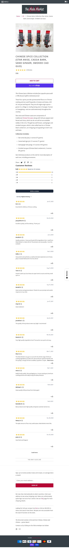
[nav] (4, 2)
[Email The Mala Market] (20, 529)
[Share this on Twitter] (21, 162)
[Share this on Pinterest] (27, 162)
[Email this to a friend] (30, 162)
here (36, 508)
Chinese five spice (27, 118)
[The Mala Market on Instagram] (17, 529)
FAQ (42, 498)
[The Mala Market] (34, 9)
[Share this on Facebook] (24, 162)
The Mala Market (36, 538)
